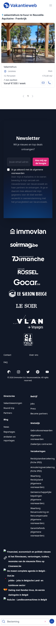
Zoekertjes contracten (41, 444)
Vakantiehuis (10, 66)
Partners (8, 412)
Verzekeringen (37, 451)
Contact (7, 354)
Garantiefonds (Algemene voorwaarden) (37, 532)
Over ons (33, 354)
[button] (27, 551)
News (6, 426)
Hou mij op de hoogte (41, 162)
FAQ (6, 362)
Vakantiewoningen (13, 403)
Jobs (32, 403)
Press (33, 408)
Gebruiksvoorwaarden (41, 430)
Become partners (39, 413)
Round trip (9, 408)
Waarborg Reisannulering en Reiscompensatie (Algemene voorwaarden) (39, 516)
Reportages (9, 431)
